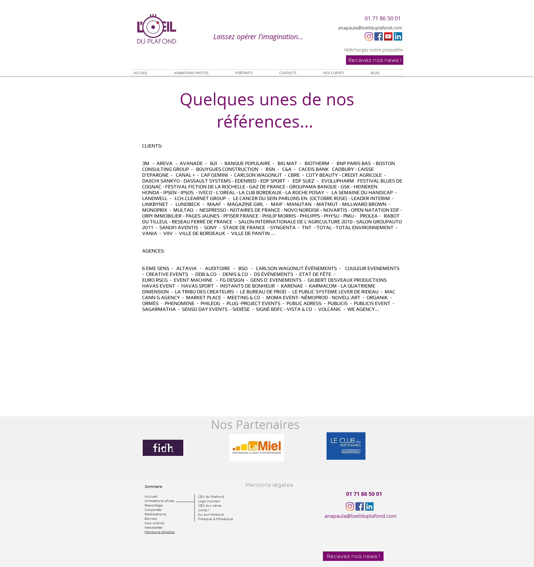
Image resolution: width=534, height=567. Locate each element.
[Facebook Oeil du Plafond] (378, 36)
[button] (374, 60)
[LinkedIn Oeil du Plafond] (398, 36)
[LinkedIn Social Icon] (369, 506)
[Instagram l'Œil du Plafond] (369, 36)
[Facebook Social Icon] (359, 506)
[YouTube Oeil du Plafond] (388, 36)
